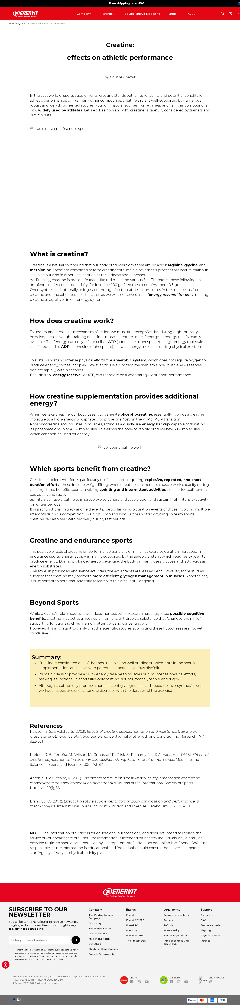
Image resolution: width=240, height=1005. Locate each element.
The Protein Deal (136, 940)
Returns (168, 920)
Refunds (168, 925)
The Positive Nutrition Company (101, 917)
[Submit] (222, 14)
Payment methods (212, 935)
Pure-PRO (132, 925)
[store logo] (41, 14)
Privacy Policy (171, 930)
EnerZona (131, 930)
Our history (95, 923)
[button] (18, 999)
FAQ (203, 920)
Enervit (130, 915)
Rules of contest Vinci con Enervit (176, 942)
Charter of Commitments (103, 949)
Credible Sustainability (101, 954)
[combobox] (206, 14)
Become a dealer (211, 925)
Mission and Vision (99, 938)
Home (12, 23)
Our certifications (99, 933)
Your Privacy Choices (176, 935)
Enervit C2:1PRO (135, 920)
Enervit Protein (135, 935)
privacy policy (72, 956)
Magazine (21, 23)
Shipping (206, 930)
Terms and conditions (176, 915)
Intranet (205, 940)
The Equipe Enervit (100, 928)
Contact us (207, 915)
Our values (95, 943)
